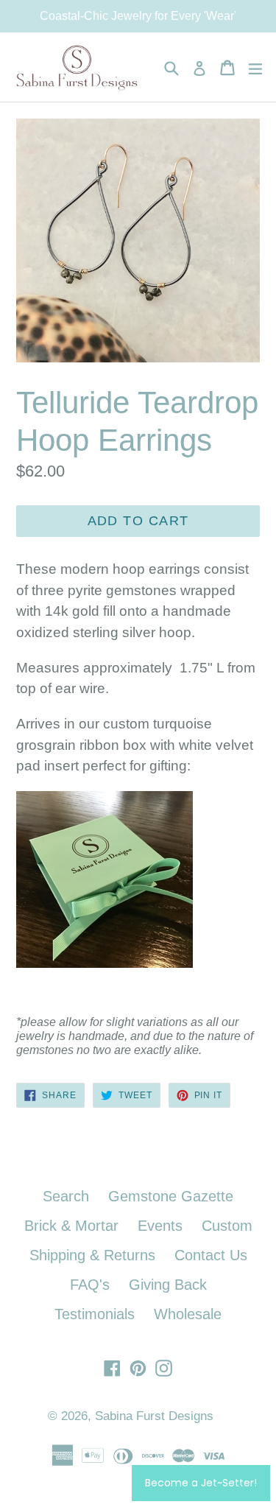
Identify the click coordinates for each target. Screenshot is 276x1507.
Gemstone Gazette (170, 1196)
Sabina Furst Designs (154, 1416)
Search (66, 1196)
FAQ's (90, 1284)
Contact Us (210, 1255)
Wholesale (188, 1314)
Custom (227, 1226)
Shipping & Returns (92, 1255)
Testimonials (94, 1314)
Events (160, 1226)
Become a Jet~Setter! (201, 1482)
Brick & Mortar (71, 1226)
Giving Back (168, 1284)
